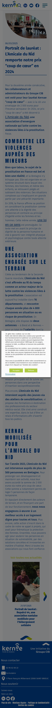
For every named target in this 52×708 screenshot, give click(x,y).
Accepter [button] (16, 371)
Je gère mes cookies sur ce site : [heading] (18, 334)
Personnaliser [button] (10, 374)
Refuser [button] (31, 371)
